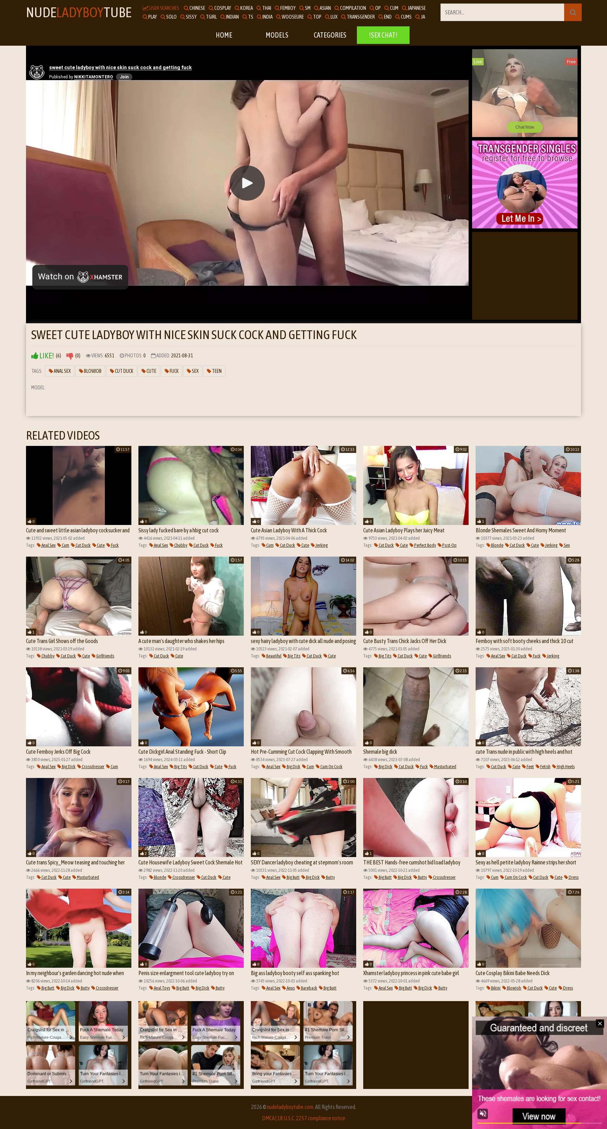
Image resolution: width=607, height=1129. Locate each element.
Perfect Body (424, 545)
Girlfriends (105, 655)
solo (171, 17)
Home (224, 35)
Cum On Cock (331, 766)
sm (307, 8)
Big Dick (68, 766)
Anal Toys (161, 988)
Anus (290, 988)
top (316, 17)
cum (393, 8)
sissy (191, 17)
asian (325, 8)
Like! (46, 355)
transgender (360, 17)
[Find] (573, 12)
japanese (416, 8)
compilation (352, 8)
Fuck (173, 371)
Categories (330, 35)
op (377, 8)
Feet (530, 766)
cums (406, 17)
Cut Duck (123, 371)
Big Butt (293, 877)
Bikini (495, 988)
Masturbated (444, 766)
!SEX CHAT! (383, 35)
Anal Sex (62, 371)
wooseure (292, 17)
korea (246, 8)
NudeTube (78, 12)
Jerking (321, 545)
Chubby (180, 545)
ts (250, 17)
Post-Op (449, 545)
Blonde (496, 545)
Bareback (308, 988)
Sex (194, 371)
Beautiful (273, 655)
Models (277, 35)
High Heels (565, 766)
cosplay (222, 8)
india (267, 17)
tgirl (211, 17)
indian (232, 17)
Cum (65, 545)
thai (266, 8)
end (387, 17)
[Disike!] (69, 355)
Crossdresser (92, 766)
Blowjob (92, 371)
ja (422, 17)
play (152, 17)
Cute (151, 371)
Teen (216, 371)
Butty (330, 877)
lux (334, 17)
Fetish (545, 766)
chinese (197, 8)
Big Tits (293, 655)
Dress (573, 877)
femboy (288, 8)
